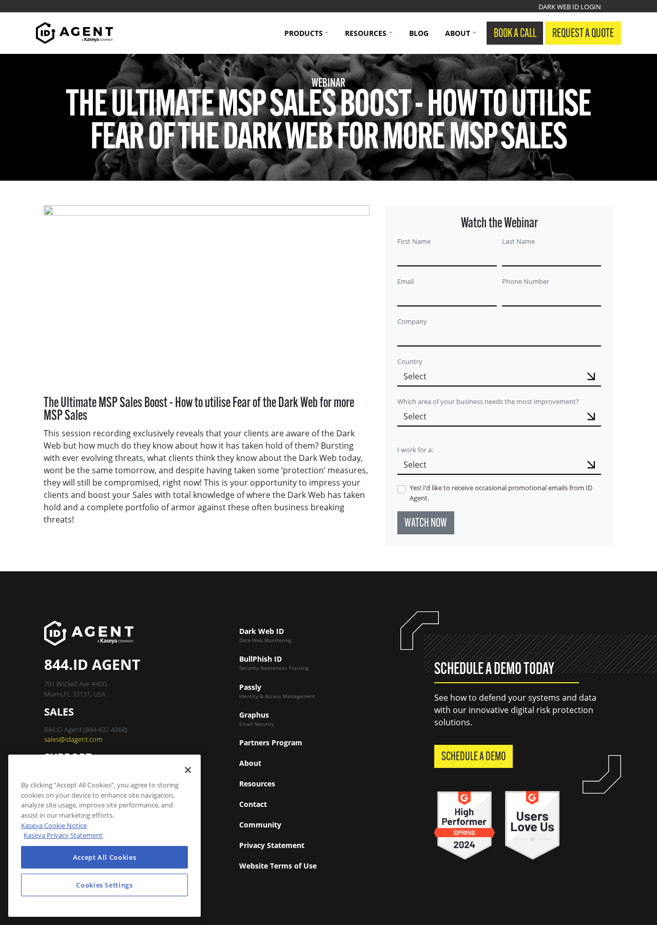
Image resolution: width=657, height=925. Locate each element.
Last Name (518, 241)
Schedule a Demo (473, 757)
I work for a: (415, 449)
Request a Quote (583, 34)
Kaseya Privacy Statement (63, 835)
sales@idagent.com (73, 739)
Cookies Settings (104, 885)
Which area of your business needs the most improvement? (488, 401)
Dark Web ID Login (569, 6)
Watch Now (425, 523)
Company (412, 321)
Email (405, 281)
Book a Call (515, 34)
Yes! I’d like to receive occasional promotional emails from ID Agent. (501, 492)
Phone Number (525, 281)
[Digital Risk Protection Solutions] (74, 33)
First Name (414, 241)
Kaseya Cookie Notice (54, 825)
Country (409, 361)
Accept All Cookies (105, 857)
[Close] (188, 770)
